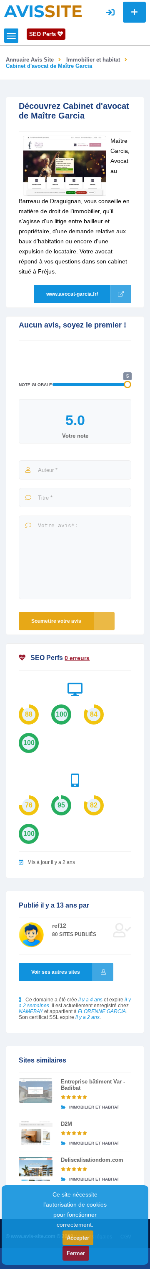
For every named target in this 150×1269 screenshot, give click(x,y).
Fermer (76, 1253)
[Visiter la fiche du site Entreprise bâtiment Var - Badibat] (35, 1090)
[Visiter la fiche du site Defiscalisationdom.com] (35, 1169)
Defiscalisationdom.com (92, 1160)
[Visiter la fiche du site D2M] (35, 1133)
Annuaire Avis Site (30, 60)
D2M (66, 1124)
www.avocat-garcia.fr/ (72, 294)
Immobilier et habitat (93, 60)
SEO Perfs (43, 34)
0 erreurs (77, 658)
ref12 (59, 925)
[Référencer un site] (134, 12)
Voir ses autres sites (55, 972)
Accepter (78, 1238)
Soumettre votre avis (56, 621)
